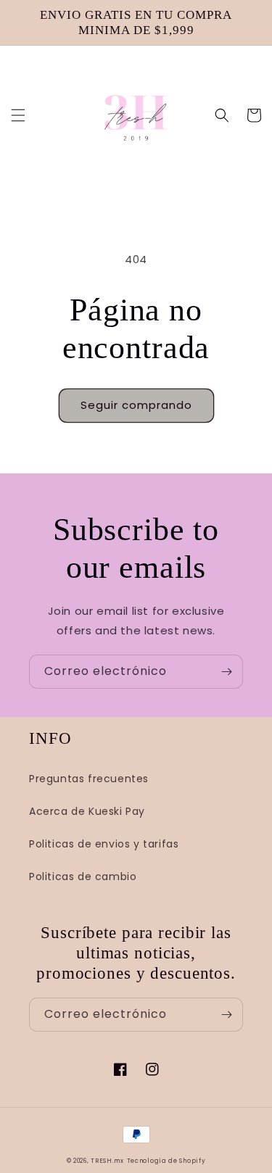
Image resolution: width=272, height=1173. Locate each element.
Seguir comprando (136, 405)
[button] (18, 115)
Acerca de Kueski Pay (87, 811)
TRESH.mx (107, 1160)
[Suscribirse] (226, 672)
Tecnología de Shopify (166, 1160)
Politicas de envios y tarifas (103, 844)
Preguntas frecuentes (89, 778)
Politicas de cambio (82, 876)
